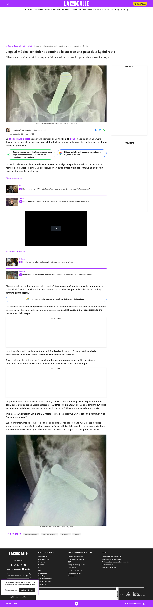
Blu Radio (41, 565)
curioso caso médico (19, 138)
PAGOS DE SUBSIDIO (102, 9)
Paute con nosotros (74, 573)
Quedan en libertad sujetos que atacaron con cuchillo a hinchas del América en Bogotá (57, 274)
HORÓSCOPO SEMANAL (42, 9)
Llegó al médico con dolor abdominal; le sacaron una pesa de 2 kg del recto (62, 46)
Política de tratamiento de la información (115, 562)
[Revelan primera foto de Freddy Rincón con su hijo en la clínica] (12, 262)
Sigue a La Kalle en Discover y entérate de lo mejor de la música (82, 153)
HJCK (39, 567)
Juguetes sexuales (49, 534)
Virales (30, 46)
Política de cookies (108, 565)
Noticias (22, 259)
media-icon (76, 604)
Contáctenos (72, 567)
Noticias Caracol (43, 556)
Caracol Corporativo (44, 581)
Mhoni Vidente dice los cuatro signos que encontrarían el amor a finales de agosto (55, 201)
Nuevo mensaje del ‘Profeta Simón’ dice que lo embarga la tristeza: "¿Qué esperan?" (56, 189)
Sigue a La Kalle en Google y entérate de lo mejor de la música (58, 299)
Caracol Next (42, 584)
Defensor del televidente (76, 559)
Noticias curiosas (31, 534)
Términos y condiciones (109, 567)
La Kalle (8, 46)
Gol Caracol (41, 562)
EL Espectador (42, 573)
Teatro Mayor (42, 576)
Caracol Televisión (43, 559)
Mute (126, 603)
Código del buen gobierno (76, 565)
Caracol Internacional (45, 579)
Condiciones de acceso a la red (112, 556)
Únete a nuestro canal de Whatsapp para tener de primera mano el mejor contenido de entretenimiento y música (32, 154)
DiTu (39, 570)
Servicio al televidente (75, 556)
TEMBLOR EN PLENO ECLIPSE (82, 9)
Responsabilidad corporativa (111, 559)
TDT (69, 562)
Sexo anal (65, 534)
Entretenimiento (20, 46)
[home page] (76, 3)
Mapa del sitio (72, 576)
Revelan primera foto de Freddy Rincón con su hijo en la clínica (47, 262)
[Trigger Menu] (8, 3)
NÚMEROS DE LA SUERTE (61, 9)
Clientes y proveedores (75, 570)
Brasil (73, 138)
